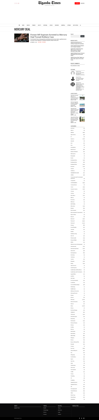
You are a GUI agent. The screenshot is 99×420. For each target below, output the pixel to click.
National (72, 299)
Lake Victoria (73, 265)
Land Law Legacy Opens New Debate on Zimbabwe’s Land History (80, 73)
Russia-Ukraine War (75, 342)
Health (72, 231)
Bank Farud (73, 149)
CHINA (72, 174)
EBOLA (72, 197)
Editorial (72, 201)
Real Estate (73, 331)
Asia (71, 145)
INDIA (72, 242)
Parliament (73, 320)
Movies (72, 297)
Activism (72, 128)
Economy (72, 199)
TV (71, 378)
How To (72, 235)
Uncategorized (74, 388)
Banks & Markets (74, 151)
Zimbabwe (73, 399)
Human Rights (74, 240)
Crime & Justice (74, 189)
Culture (72, 193)
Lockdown (73, 282)
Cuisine (72, 191)
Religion (72, 337)
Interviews (73, 250)
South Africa (73, 356)
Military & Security (75, 291)
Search (72, 34)
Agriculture (73, 134)
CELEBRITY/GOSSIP (75, 172)
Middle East (73, 288)
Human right (73, 237)
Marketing (73, 286)
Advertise (60, 410)
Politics (72, 325)
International (73, 246)
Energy (72, 208)
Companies (73, 180)
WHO (72, 392)
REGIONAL (73, 335)
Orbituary (73, 314)
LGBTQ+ (72, 276)
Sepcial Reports (74, 350)
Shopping (73, 354)
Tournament (73, 369)
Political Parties (74, 322)
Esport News (73, 214)
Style (72, 363)
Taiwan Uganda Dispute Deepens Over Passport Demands (77, 46)
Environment (73, 210)
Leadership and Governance (76, 271)
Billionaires (73, 153)
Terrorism (73, 367)
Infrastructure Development (76, 244)
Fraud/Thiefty (73, 227)
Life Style (73, 278)
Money (72, 295)
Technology (73, 365)
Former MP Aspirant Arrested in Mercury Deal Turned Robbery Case (48, 36)
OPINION (73, 312)
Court (72, 186)
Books (72, 157)
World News (73, 397)
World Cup (73, 395)
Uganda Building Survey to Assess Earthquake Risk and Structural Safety (78, 54)
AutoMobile (73, 147)
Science (72, 346)
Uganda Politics (74, 384)
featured (72, 218)
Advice (72, 130)
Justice (72, 259)
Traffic (72, 371)
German (72, 229)
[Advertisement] (49, 15)
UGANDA (73, 380)
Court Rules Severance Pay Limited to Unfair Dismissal (80, 79)
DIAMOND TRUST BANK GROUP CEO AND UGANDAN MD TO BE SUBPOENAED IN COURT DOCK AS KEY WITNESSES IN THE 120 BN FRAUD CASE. (80, 87)
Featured (39, 42)
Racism (72, 329)
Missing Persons (74, 293)
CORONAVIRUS (74, 182)
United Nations (74, 390)
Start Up (72, 361)
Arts (71, 143)
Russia (72, 339)
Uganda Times (78, 71)
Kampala (72, 261)
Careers (72, 168)
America (72, 138)
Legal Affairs (73, 274)
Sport (72, 358)
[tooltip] (15, 3)
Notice (72, 308)
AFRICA (72, 132)
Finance (72, 225)
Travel (72, 373)
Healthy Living (74, 233)
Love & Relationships (75, 284)
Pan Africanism (74, 316)
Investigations (73, 252)
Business (72, 166)
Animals (72, 140)
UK (71, 386)
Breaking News (74, 160)
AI (71, 136)
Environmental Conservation (76, 212)
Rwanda (72, 344)
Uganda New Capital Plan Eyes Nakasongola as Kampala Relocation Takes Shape (77, 50)
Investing (72, 254)
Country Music (74, 184)
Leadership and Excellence (76, 269)
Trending (72, 375)
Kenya (72, 263)
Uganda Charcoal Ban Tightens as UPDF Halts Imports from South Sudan (77, 58)
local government (74, 280)
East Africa (73, 195)
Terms (59, 407)
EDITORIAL (73, 203)
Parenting (73, 318)
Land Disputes (74, 267)
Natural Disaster (74, 301)
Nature (72, 303)
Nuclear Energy (74, 310)
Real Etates (73, 333)
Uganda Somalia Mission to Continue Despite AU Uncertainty (77, 43)
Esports (72, 216)
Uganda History (74, 382)
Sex (71, 352)
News (72, 305)
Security (72, 348)
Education (73, 206)
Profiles (72, 327)
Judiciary (73, 257)
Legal (59, 412)
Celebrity (72, 170)
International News (75, 248)
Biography (73, 155)
